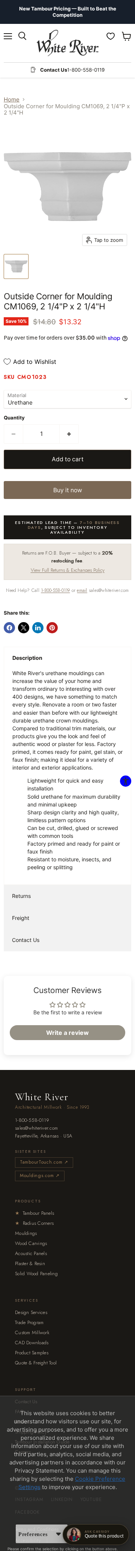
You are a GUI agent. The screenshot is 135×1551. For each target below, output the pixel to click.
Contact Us (25, 940)
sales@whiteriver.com (36, 1128)
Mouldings (26, 1233)
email (82, 590)
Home (12, 99)
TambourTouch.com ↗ (44, 1162)
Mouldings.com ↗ (40, 1175)
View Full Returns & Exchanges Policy (68, 570)
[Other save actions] (59, 1534)
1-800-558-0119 (55, 590)
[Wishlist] (110, 36)
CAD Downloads (31, 1342)
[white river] (67, 43)
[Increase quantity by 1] (69, 434)
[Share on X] (23, 627)
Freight (20, 918)
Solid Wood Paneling (36, 1273)
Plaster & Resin (30, 1263)
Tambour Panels (34, 1213)
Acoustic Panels (31, 1253)
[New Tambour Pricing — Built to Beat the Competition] (67, 12)
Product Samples (31, 1352)
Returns (21, 896)
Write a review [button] (67, 1032)
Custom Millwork (32, 1332)
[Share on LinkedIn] (38, 627)
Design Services (31, 1312)
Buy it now (67, 490)
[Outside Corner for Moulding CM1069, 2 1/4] (16, 266)
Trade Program (29, 1322)
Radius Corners (34, 1223)
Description (27, 658)
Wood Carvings (31, 1243)
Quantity (14, 418)
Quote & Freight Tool (36, 1362)
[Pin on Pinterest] (52, 627)
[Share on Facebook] (9, 627)
